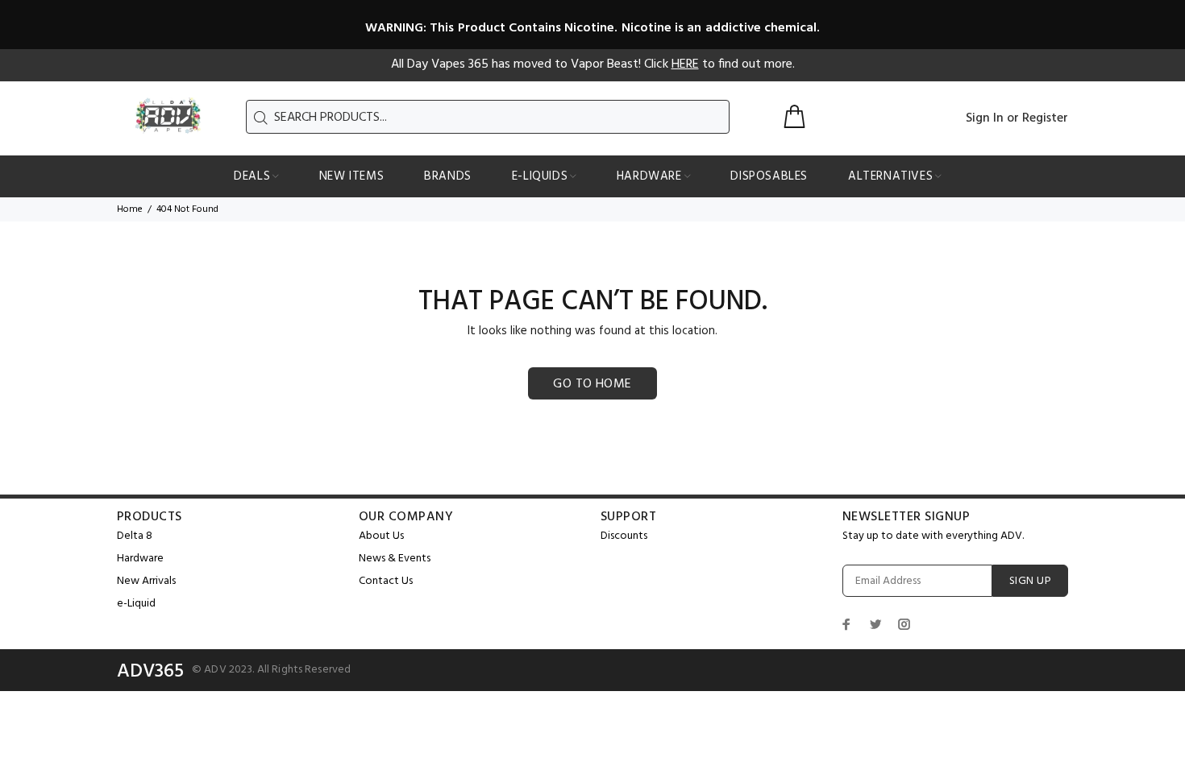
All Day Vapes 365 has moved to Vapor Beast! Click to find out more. (593, 64)
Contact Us (386, 581)
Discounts (624, 536)
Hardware (140, 558)
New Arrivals (146, 581)
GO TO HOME (592, 384)
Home (130, 209)
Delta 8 (134, 536)
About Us (381, 536)
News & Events (394, 558)
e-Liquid (136, 603)
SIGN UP (1030, 581)
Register (1045, 118)
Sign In (985, 118)
